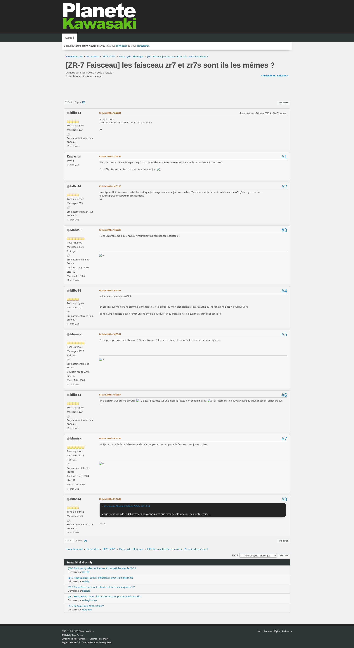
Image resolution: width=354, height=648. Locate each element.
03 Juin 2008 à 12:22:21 (110, 112)
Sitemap (93, 639)
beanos (86, 590)
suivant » (282, 75)
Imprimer (284, 102)
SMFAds (65, 635)
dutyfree (87, 609)
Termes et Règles (272, 631)
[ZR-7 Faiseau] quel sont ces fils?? (86, 605)
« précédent (268, 75)
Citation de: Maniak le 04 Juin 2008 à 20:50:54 (127, 506)
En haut (69, 540)
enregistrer (143, 45)
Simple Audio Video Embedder (75, 639)
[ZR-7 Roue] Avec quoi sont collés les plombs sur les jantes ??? (101, 587)
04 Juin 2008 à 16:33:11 (110, 334)
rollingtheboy (89, 600)
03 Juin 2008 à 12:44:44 (110, 156)
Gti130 (85, 572)
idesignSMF (104, 639)
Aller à (235, 555)
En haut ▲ (287, 631)
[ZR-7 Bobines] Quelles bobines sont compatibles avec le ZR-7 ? (102, 568)
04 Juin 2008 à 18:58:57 (110, 394)
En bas (68, 102)
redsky (86, 581)
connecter (121, 45)
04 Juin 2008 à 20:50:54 (110, 438)
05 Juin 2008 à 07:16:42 (110, 499)
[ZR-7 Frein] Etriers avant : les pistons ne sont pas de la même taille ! (104, 596)
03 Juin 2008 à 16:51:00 (110, 186)
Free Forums (77, 635)
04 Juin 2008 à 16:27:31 (110, 290)
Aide (259, 631)
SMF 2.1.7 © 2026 (70, 631)
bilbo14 (75, 113)
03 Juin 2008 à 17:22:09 (110, 229)
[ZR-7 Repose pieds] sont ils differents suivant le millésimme (100, 577)
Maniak (75, 230)
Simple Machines (86, 631)
